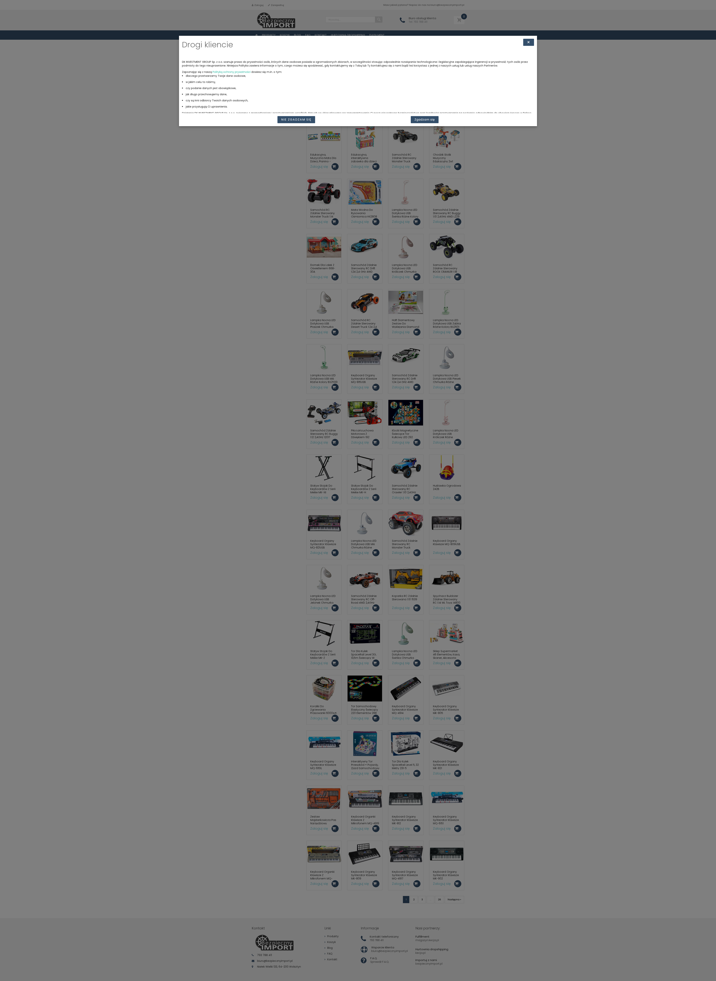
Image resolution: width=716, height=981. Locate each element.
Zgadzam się (424, 119)
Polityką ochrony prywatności (232, 72)
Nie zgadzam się (296, 119)
